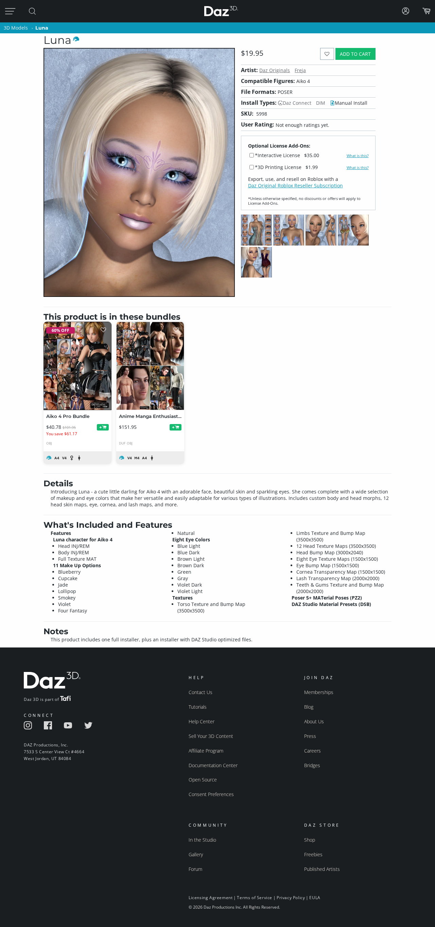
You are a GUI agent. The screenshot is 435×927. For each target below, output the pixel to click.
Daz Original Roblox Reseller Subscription (295, 185)
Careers (312, 750)
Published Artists (322, 869)
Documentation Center (213, 765)
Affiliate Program (206, 750)
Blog (308, 707)
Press (310, 736)
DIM (320, 103)
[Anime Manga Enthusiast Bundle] (150, 366)
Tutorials (198, 707)
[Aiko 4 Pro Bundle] (77, 366)
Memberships (318, 692)
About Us (314, 721)
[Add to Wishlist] (327, 54)
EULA (314, 897)
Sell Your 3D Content (211, 736)
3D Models (16, 27)
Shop (309, 840)
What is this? (358, 155)
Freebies (313, 854)
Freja (300, 70)
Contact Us (200, 692)
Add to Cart (355, 54)
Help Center (201, 721)
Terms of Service (254, 897)
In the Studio (202, 840)
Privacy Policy (291, 897)
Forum (195, 869)
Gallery (196, 854)
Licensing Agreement (210, 897)
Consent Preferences (211, 794)
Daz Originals (274, 70)
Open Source (203, 779)
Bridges (312, 765)
